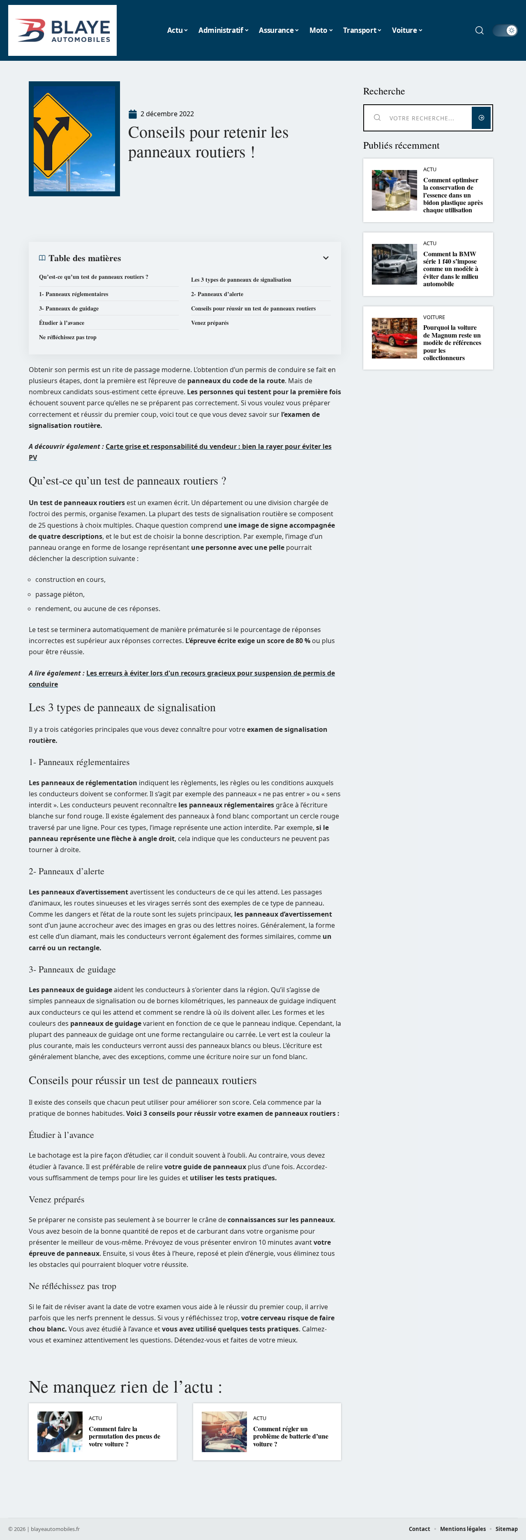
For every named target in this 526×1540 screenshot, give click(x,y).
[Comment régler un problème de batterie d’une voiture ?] (224, 1431)
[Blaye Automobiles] (62, 30)
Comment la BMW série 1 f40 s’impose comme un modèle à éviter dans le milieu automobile (450, 269)
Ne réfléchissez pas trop (68, 337)
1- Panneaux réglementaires (73, 294)
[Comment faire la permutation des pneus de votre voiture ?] (60, 1431)
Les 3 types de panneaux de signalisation (241, 279)
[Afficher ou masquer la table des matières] (226, 258)
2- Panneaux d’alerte (217, 294)
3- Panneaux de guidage (69, 308)
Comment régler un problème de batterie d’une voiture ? (290, 1436)
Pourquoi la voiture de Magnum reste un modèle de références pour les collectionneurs (452, 342)
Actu (95, 1418)
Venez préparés (209, 322)
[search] (479, 30)
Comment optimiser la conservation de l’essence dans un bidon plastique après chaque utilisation (453, 195)
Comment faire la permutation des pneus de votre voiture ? (124, 1436)
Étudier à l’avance (61, 322)
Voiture (434, 317)
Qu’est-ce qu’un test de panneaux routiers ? (93, 276)
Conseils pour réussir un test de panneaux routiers (253, 308)
